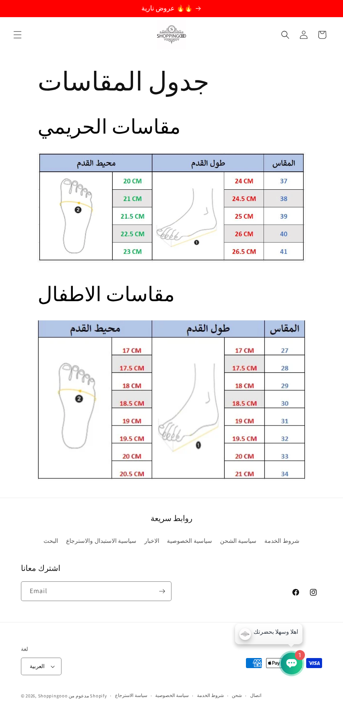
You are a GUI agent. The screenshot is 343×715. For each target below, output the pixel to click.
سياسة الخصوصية (172, 695)
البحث (51, 541)
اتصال (255, 695)
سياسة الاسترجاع (131, 695)
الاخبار (151, 541)
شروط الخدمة (281, 541)
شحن (237, 695)
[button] (17, 35)
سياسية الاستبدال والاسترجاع (101, 541)
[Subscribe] (162, 591)
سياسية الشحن (238, 541)
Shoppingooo (53, 696)
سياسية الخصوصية (189, 541)
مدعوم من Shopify (88, 696)
